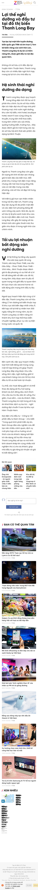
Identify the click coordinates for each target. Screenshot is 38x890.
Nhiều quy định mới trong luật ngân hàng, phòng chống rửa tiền (18, 481)
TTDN (17, 9)
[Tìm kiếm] (35, 2)
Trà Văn (5, 34)
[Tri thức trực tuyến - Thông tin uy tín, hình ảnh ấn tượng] (23, 2)
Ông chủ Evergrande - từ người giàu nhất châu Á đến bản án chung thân (6, 481)
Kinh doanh (7, 9)
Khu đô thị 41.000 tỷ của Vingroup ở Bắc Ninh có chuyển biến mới (31, 481)
